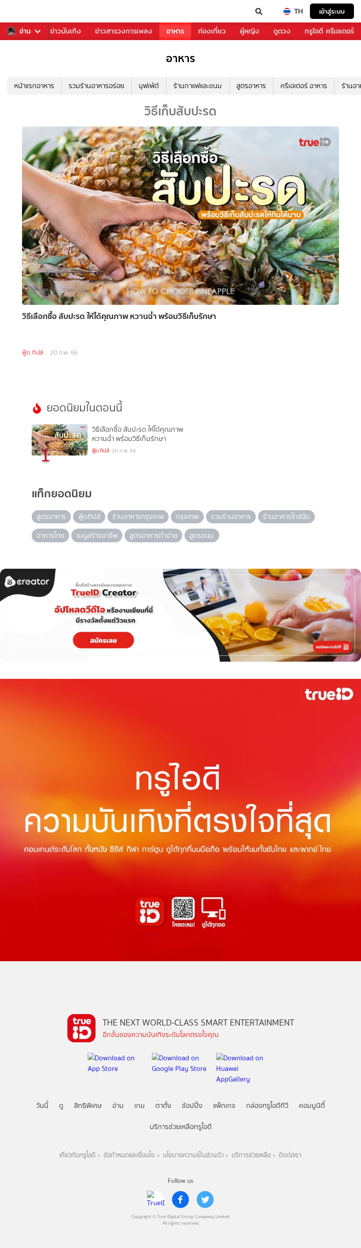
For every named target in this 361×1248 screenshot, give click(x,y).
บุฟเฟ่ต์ (149, 86)
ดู (61, 1105)
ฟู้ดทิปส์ (89, 516)
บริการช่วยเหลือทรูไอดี (181, 1127)
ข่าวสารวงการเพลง (123, 31)
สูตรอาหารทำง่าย (153, 535)
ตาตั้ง (163, 1105)
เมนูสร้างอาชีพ (97, 535)
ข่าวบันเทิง (65, 31)
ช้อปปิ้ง (192, 1105)
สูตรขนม (201, 535)
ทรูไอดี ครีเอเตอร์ (329, 31)
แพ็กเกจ (224, 1105)
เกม (139, 1105)
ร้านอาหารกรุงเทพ (138, 516)
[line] (156, 1199)
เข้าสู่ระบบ (332, 11)
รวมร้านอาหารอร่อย (96, 86)
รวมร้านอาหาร (231, 516)
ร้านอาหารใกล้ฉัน (286, 516)
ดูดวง (282, 31)
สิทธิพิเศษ (88, 1105)
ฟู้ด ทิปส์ (32, 352)
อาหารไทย (50, 535)
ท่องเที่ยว (212, 31)
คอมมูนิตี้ (312, 1105)
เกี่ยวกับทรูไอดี (77, 1155)
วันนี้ (42, 1105)
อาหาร (175, 31)
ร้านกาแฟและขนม (197, 86)
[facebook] (180, 1199)
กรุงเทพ (187, 516)
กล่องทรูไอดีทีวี (267, 1105)
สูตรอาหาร (251, 86)
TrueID (24, 11)
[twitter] (205, 1199)
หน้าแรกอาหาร (34, 86)
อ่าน (25, 31)
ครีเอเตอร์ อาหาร (303, 86)
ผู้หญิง (249, 31)
